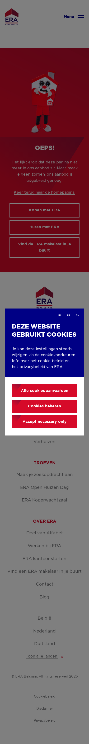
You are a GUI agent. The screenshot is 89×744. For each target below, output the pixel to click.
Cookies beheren (44, 406)
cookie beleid (51, 361)
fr (68, 315)
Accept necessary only (45, 422)
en (77, 315)
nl (59, 315)
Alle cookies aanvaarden (44, 391)
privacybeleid (32, 367)
